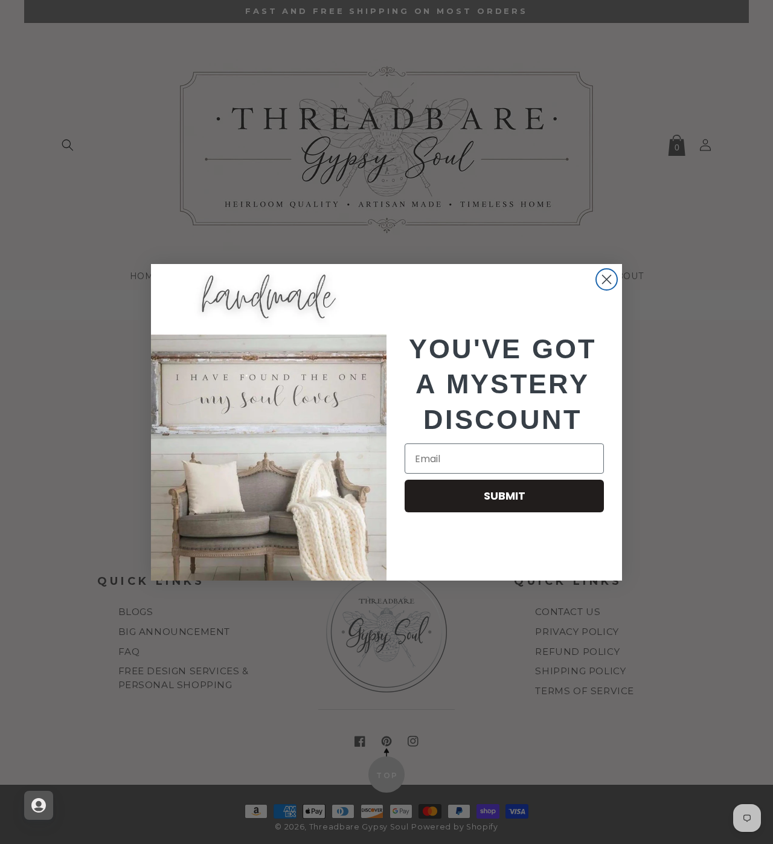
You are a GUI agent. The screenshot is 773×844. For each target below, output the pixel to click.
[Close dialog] (606, 279)
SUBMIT (504, 495)
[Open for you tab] (38, 805)
